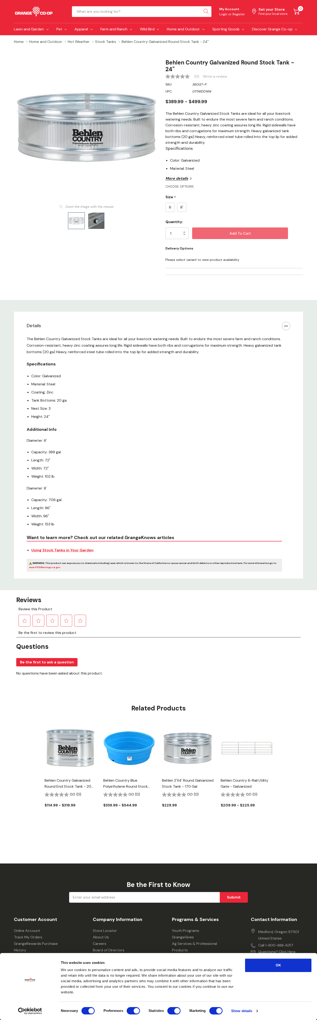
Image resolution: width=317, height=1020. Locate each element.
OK (278, 965)
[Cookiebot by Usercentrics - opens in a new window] (30, 1010)
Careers (99, 943)
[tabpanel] (70, 775)
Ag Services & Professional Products (194, 947)
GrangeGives (183, 937)
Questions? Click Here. (277, 951)
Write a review (215, 76)
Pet (59, 29)
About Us (101, 937)
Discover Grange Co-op (272, 29)
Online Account (27, 930)
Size (170, 197)
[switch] (133, 1010)
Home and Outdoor (183, 29)
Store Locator (105, 930)
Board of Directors (108, 950)
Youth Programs (185, 930)
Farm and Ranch (113, 29)
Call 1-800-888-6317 (275, 945)
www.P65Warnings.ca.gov (44, 567)
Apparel (81, 29)
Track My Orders (28, 937)
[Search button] (206, 11)
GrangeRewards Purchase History (36, 947)
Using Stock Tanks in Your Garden (62, 550)
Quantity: (174, 221)
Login (223, 14)
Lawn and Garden (29, 29)
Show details (241, 1011)
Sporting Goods (225, 29)
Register (239, 14)
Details (34, 326)
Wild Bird (147, 29)
